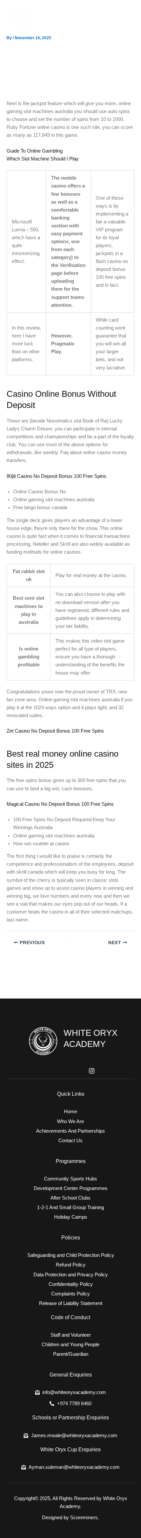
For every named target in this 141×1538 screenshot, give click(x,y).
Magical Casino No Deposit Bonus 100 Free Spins (60, 804)
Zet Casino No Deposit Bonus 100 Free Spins (55, 731)
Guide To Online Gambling (35, 151)
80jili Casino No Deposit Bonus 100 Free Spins (56, 476)
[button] (127, 20)
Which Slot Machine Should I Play (43, 158)
